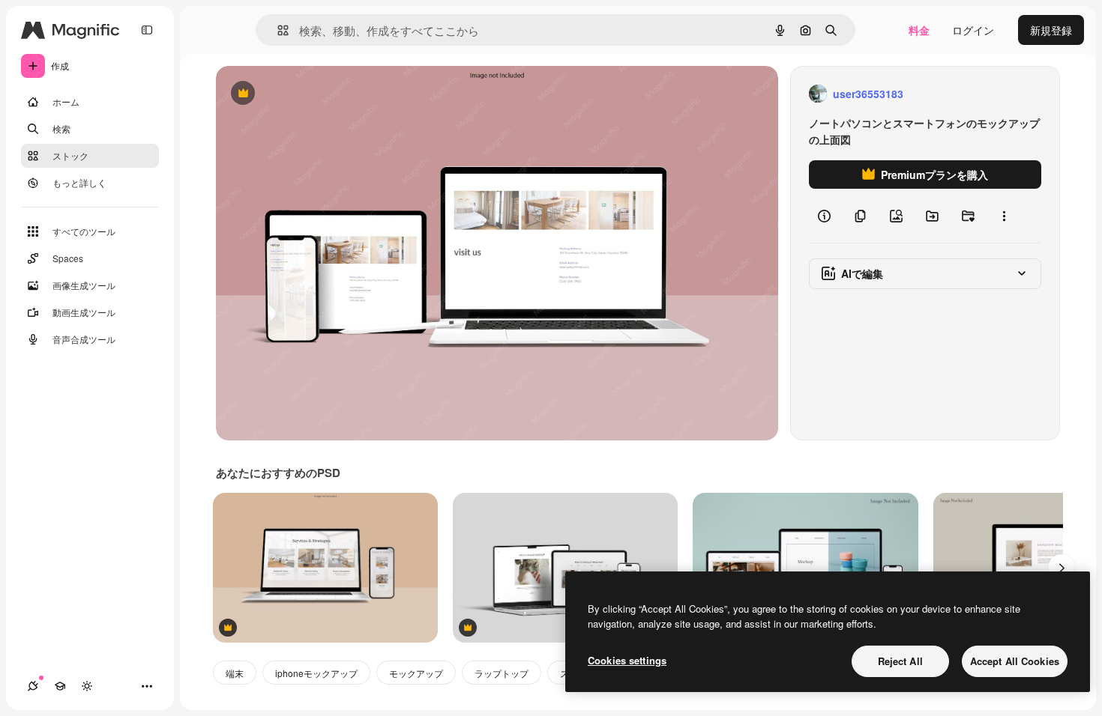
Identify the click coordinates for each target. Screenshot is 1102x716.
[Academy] (60, 686)
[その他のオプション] (1004, 216)
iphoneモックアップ (316, 673)
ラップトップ (502, 673)
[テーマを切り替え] (87, 686)
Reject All (900, 661)
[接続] (33, 686)
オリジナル (319, 94)
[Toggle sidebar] (147, 30)
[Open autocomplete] (277, 30)
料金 (919, 29)
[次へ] (1061, 568)
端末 (235, 673)
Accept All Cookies (1014, 661)
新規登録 (1051, 29)
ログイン (973, 29)
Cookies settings (627, 660)
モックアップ (416, 673)
